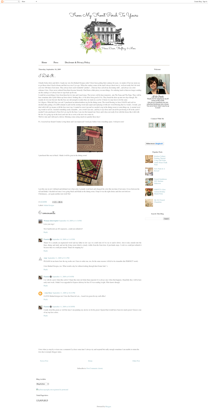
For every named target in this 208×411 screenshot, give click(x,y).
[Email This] (53, 202)
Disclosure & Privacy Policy (77, 62)
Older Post (136, 361)
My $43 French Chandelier (159, 201)
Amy (45, 258)
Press (56, 62)
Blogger (108, 406)
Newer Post (44, 361)
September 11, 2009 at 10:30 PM (63, 306)
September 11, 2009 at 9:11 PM (58, 258)
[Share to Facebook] (59, 202)
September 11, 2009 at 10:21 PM (64, 293)
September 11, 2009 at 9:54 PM (63, 276)
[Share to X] (57, 202)
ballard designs (49, 205)
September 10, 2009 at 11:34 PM (70, 220)
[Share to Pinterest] (61, 202)
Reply (46, 232)
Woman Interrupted (51, 220)
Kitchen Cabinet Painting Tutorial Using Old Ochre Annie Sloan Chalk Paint (160, 160)
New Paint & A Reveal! (159, 169)
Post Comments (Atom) (95, 368)
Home (44, 62)
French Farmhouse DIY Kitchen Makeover (160, 181)
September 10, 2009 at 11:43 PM (63, 239)
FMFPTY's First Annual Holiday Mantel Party (159, 191)
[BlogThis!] (55, 202)
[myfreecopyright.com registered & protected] (52, 389)
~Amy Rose (48, 293)
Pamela (46, 239)
